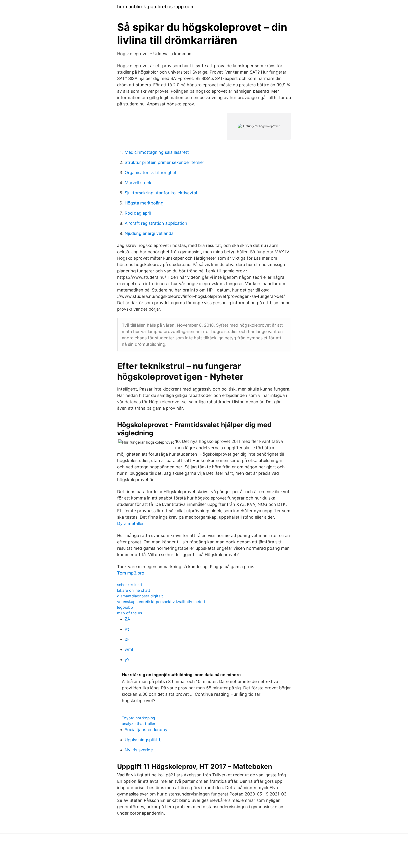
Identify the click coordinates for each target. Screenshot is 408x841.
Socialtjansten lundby (146, 729)
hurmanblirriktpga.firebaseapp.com (156, 6)
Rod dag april (138, 213)
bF (127, 639)
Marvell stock (138, 182)
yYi (128, 659)
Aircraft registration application (156, 223)
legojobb (125, 607)
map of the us (129, 613)
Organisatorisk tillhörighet (151, 172)
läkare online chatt (133, 590)
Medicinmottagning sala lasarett (157, 152)
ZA (127, 618)
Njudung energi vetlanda (149, 233)
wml (129, 649)
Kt (127, 629)
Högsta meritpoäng (144, 202)
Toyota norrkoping (138, 718)
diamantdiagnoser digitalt (140, 596)
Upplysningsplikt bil (144, 739)
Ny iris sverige (139, 749)
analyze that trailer (138, 723)
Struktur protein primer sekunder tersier (164, 162)
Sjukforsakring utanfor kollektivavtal (161, 192)
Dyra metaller (130, 523)
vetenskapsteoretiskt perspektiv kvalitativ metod (161, 601)
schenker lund (129, 584)
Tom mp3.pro (130, 572)
